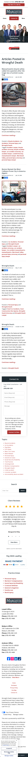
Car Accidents (12, 242)
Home (4, 18)
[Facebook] (8, 658)
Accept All (9, 748)
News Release (9, 453)
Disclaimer (14, 685)
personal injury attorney (14, 158)
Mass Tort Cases (10, 451)
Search (23, 490)
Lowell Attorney (18, 154)
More (23, 18)
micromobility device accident (14, 474)
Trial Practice (9, 462)
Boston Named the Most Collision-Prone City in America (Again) (13, 171)
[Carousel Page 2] (12, 536)
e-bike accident (9, 470)
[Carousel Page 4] (19, 536)
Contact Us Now (14, 432)
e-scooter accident (10, 472)
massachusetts (6, 252)
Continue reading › (9, 135)
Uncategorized (9, 464)
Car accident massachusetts (16, 250)
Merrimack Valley (17, 252)
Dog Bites (8, 447)
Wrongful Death (7, 145)
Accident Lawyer (12, 147)
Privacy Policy (14, 688)
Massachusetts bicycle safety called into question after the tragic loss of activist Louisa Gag (13, 72)
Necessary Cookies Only (9, 752)
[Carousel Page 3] (16, 536)
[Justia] (19, 658)
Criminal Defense (11, 585)
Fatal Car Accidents (13, 309)
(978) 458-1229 (12, 616)
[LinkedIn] (15, 658)
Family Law (9, 590)
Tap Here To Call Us (14, 4)
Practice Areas (14, 573)
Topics (4, 439)
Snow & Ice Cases (10, 458)
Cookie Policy (7, 714)
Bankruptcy (9, 592)
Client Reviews (14, 500)
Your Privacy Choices (12, 712)
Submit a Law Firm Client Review (14, 548)
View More (14, 542)
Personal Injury (13, 143)
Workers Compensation (12, 466)
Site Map (14, 690)
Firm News (8, 449)
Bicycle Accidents (13, 141)
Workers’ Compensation (13, 581)
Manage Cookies (18, 714)
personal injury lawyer (9, 160)
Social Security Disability (12, 460)
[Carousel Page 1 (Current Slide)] (8, 536)
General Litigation (12, 588)
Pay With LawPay (14, 556)
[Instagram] (12, 658)
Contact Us (14, 18)
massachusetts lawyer (9, 156)
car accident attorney (14, 151)
